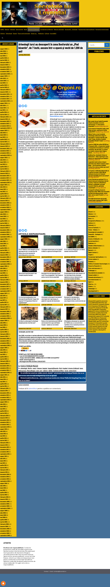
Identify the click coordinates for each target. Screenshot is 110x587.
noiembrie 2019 (4, 232)
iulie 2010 (2, 485)
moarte (91, 314)
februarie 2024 (4, 117)
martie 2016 (3, 332)
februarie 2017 (4, 307)
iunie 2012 (3, 433)
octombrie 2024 (4, 98)
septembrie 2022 (5, 155)
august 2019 (3, 239)
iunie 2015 (3, 352)
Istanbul (65, 368)
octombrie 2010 (4, 479)
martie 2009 (3, 522)
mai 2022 (2, 164)
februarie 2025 (4, 89)
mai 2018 (2, 273)
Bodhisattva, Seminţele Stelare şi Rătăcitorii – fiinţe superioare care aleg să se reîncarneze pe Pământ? (98, 156)
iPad (60, 368)
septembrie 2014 (5, 372)
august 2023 (3, 130)
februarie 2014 (4, 388)
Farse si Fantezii (93, 227)
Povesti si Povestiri (93, 266)
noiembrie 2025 (4, 69)
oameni (100, 316)
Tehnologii (9, 33)
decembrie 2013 (4, 393)
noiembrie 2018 (4, 259)
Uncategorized (92, 291)
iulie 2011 (2, 458)
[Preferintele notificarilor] (3, 583)
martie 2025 (3, 87)
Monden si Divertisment (95, 245)
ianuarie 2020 (4, 227)
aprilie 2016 (3, 329)
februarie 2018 (4, 280)
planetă (103, 319)
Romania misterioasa (102, 29)
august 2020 (3, 212)
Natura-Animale (59, 29)
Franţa (103, 309)
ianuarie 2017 (4, 309)
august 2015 (3, 347)
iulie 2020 (3, 214)
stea (94, 326)
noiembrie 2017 (4, 286)
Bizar (25, 29)
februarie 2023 (4, 144)
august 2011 (3, 456)
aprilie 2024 (3, 112)
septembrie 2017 (5, 291)
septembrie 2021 (5, 182)
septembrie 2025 (5, 74)
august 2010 (3, 483)
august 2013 (3, 402)
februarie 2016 (4, 334)
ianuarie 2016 (4, 336)
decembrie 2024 (4, 94)
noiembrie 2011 (4, 449)
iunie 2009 (3, 515)
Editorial (90, 225)
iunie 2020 (3, 216)
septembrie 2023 (5, 128)
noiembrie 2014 (4, 368)
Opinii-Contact (92, 252)
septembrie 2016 (5, 318)
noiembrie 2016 (4, 313)
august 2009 (3, 510)
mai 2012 (2, 436)
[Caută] (107, 45)
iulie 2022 (3, 160)
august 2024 (3, 103)
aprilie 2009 (3, 519)
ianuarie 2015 (4, 363)
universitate (72, 371)
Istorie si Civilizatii (33, 29)
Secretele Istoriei (93, 279)
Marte (104, 313)
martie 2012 (3, 440)
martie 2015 (3, 359)
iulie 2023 (3, 132)
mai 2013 (2, 409)
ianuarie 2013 (4, 418)
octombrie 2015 (4, 343)
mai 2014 (2, 381)
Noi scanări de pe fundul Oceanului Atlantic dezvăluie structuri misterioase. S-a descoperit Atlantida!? (98, 123)
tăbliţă (50, 371)
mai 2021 (2, 191)
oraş (91, 318)
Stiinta (2, 33)
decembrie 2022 (4, 148)
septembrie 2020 (5, 209)
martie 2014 (3, 386)
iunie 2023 (3, 135)
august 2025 (3, 76)
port (41, 371)
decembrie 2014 (4, 366)
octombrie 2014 (4, 370)
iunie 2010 (3, 488)
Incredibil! (53, 33)
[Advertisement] (52, 70)
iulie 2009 (3, 513)
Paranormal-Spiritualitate (86, 29)
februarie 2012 (4, 442)
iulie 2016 (2, 323)
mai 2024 (3, 110)
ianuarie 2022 (4, 173)
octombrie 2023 (4, 126)
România (92, 323)
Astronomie (19, 29)
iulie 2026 (3, 51)
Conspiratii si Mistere (46, 29)
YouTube (92, 331)
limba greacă (22, 371)
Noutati (35, 366)
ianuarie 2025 (4, 92)
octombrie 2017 (4, 289)
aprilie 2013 (3, 411)
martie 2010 (3, 494)
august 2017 (3, 293)
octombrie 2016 (4, 316)
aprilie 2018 (3, 275)
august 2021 (3, 184)
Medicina (41, 33)
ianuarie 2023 (4, 146)
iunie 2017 (3, 298)
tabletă (45, 371)
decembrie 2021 (4, 175)
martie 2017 (3, 304)
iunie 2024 (3, 108)
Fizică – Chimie (92, 230)
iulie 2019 (2, 241)
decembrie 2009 (4, 501)
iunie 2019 (3, 243)
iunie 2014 (3, 379)
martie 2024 (3, 114)
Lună (98, 313)
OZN (97, 318)
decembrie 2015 (4, 338)
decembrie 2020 (4, 203)
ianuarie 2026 (4, 65)
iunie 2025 (3, 80)
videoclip (102, 330)
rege (99, 321)
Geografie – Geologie (71, 29)
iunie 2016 (3, 325)
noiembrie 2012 (4, 422)
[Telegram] (25, 106)
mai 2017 (2, 300)
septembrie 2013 (5, 399)
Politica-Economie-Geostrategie (97, 264)
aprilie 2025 (3, 85)
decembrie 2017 (4, 284)
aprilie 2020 (3, 221)
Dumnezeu (96, 306)
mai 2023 (2, 137)
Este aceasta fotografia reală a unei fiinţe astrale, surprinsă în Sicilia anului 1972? (98, 130)
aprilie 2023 (3, 139)
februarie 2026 (4, 62)
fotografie (96, 309)
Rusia (99, 323)
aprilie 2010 (3, 492)
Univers (96, 328)
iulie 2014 (3, 377)
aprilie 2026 (3, 58)
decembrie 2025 (4, 67)
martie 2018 (3, 277)
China (95, 304)
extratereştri (100, 308)
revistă (105, 321)
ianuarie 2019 (4, 255)
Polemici (90, 261)
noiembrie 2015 (4, 341)
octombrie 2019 (4, 234)
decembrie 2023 (4, 121)
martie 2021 (3, 196)
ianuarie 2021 (4, 200)
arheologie (23, 368)
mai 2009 (2, 517)
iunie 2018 (3, 271)
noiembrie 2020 (4, 205)
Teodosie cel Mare (58, 371)
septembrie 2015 (5, 345)
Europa (91, 308)
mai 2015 (2, 354)
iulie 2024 (3, 105)
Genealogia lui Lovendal (95, 232)
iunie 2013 (3, 406)
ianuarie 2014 (4, 390)
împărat (44, 368)
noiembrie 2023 (4, 123)
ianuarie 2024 (4, 119)
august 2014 (3, 375)
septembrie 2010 (5, 481)
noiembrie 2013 (4, 395)
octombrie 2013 (4, 397)
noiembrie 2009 (4, 504)
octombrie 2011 (4, 452)
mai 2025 (2, 83)
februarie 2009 (4, 524)
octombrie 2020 (4, 207)
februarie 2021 (4, 198)
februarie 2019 (4, 252)
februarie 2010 (4, 497)
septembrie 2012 (5, 427)
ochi (106, 316)
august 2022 (3, 157)
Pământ (92, 321)
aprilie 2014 (3, 384)
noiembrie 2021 (4, 178)
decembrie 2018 (4, 257)
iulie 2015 (2, 350)
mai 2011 (2, 463)
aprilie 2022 (3, 166)
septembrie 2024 (5, 101)
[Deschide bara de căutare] (2, 38)
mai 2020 (2, 218)
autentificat (32, 388)
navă (37, 371)
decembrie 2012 (4, 420)
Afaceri (7, 29)
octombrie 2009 (4, 506)
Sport (90, 282)
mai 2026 (2, 56)
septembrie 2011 (4, 454)
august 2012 (3, 429)
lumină (91, 313)
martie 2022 (3, 169)
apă (98, 301)
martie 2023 (3, 141)
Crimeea (39, 368)
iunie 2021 (3, 189)
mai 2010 (2, 490)
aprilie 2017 (3, 302)
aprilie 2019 (3, 248)
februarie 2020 (4, 225)
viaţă (95, 330)
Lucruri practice (93, 241)
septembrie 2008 (5, 535)
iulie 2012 (2, 431)
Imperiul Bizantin (53, 368)
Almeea (12, 29)
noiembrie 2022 (4, 151)
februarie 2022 (4, 171)
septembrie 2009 (5, 508)
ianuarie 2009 (4, 526)
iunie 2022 (3, 162)
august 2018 (3, 266)
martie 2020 (3, 223)
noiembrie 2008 (4, 531)
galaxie (91, 311)
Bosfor (30, 368)
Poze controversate (24, 33)
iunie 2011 (3, 461)
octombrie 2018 (4, 261)
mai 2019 (2, 246)
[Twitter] (23, 106)
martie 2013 (3, 413)
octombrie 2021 (4, 180)
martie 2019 (3, 250)
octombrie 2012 (4, 424)
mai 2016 (2, 327)
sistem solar (99, 325)
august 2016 (3, 320)
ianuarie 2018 (4, 282)
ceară (34, 368)
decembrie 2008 (4, 528)
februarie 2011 (4, 470)
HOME (2, 29)
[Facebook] (20, 106)
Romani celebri (92, 275)
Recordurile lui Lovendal (95, 273)
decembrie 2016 (4, 311)
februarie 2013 (4, 415)
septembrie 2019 (5, 237)
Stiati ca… (34, 33)
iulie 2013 (2, 404)
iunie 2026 (3, 53)
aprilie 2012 (3, 438)
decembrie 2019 (4, 230)
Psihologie (91, 270)
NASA (98, 314)
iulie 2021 (2, 187)
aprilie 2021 (3, 193)
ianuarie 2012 (4, 445)
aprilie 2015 (3, 357)
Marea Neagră (31, 371)
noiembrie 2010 (4, 476)
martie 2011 (3, 467)
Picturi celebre (92, 259)
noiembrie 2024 (4, 96)
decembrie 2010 (4, 474)
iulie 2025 (3, 78)
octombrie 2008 (4, 533)
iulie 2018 (2, 268)
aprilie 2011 (3, 465)
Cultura (47, 33)
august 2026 (3, 49)
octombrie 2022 (4, 153)
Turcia (66, 371)
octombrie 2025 (4, 71)
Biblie (95, 302)
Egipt (104, 306)
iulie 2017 (2, 295)
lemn (81, 368)
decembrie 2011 (4, 447)
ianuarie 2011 (3, 472)
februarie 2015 (4, 361)
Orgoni (15, 33)
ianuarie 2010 (4, 499)
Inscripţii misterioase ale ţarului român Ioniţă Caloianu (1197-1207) (97, 199)
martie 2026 (3, 60)
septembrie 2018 (5, 264)
